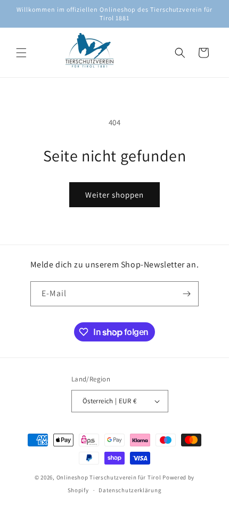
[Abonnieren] (186, 293)
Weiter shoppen (114, 195)
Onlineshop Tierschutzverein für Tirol (108, 477)
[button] (21, 52)
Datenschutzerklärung (130, 490)
